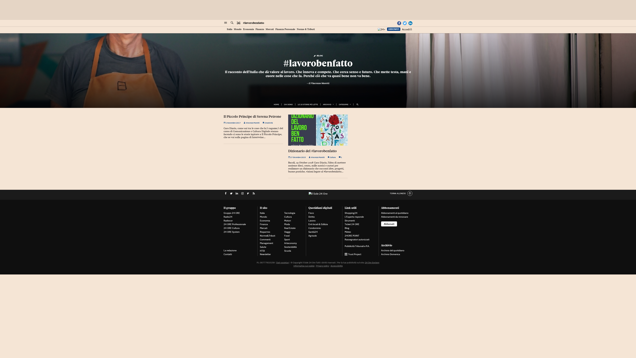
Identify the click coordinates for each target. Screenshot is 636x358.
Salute (263, 246)
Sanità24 (313, 231)
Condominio (314, 228)
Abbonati (393, 29)
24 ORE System (232, 231)
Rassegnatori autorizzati (357, 239)
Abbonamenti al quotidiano (394, 212)
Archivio (327, 104)
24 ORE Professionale (235, 224)
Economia (248, 29)
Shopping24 (351, 212)
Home (276, 104)
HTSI (262, 250)
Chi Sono (288, 104)
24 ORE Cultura (231, 228)
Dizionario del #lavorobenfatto (312, 151)
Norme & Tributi (306, 29)
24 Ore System (372, 262)
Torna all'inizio (398, 193)
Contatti (228, 254)
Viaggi (287, 231)
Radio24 (228, 216)
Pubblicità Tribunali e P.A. (357, 246)
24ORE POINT (352, 235)
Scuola (287, 250)
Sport (287, 239)
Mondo (237, 29)
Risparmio (265, 231)
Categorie (343, 104)
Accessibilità (337, 266)
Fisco (311, 212)
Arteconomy (290, 243)
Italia (229, 29)
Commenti (265, 239)
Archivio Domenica (390, 254)
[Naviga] (226, 23)
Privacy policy (322, 266)
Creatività (269, 123)
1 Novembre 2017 (233, 123)
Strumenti (350, 220)
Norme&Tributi (267, 235)
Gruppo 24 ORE (232, 212)
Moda (287, 224)
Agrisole (312, 235)
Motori (287, 220)
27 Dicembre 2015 (298, 157)
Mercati (270, 29)
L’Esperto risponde (354, 216)
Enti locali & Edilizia (318, 224)
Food (287, 235)
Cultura (333, 157)
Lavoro (312, 220)
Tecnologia (289, 212)
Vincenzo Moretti (320, 83)
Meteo (348, 231)
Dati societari (282, 262)
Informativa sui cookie (304, 266)
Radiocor (228, 220)
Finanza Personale (285, 29)
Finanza (260, 29)
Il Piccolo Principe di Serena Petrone (252, 116)
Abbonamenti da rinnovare (394, 216)
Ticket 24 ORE (352, 224)
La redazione (230, 250)
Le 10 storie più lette (308, 104)
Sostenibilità (290, 246)
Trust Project (354, 254)
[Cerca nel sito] (232, 23)
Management (266, 243)
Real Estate (289, 228)
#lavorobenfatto (253, 22)
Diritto (311, 216)
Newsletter (265, 254)
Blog (319, 55)
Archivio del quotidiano (392, 250)
